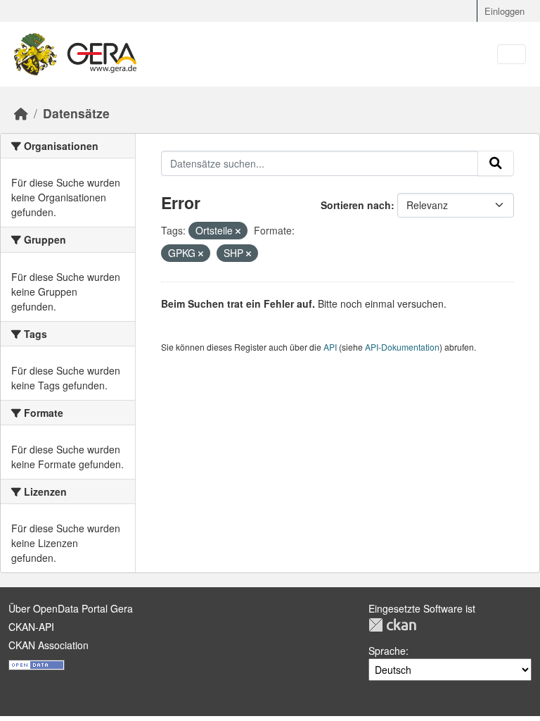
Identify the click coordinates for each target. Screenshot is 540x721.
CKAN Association (48, 645)
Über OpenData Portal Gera (70, 608)
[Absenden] (495, 163)
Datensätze (76, 113)
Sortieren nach (356, 205)
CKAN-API (31, 627)
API (330, 347)
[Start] (21, 113)
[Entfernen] (238, 231)
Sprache (387, 651)
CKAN (392, 624)
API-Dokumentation (402, 347)
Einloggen (504, 11)
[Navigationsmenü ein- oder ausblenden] (511, 54)
